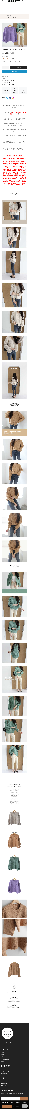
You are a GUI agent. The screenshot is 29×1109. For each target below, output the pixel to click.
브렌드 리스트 (4, 1083)
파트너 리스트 (4, 1081)
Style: (6, 56)
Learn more (21, 1103)
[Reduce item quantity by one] (4, 67)
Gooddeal (9, 82)
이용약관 (3, 1061)
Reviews (14, 107)
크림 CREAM (16, 61)
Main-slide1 (11, 84)
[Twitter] (1, 1044)
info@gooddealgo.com (9, 1042)
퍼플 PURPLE (14, 58)
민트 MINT (6, 58)
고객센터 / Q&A (4, 1069)
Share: (3, 97)
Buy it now (14, 71)
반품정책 (3, 1056)
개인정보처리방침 (5, 1059)
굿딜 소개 (3, 1052)
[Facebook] (4, 1044)
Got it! (7, 1106)
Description (6, 105)
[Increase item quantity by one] (8, 67)
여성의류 (12, 80)
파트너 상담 (3, 1085)
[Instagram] (7, 1044)
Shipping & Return (18, 105)
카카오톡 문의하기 (5, 1071)
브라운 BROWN (7, 61)
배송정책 (3, 1054)
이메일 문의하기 (4, 1073)
